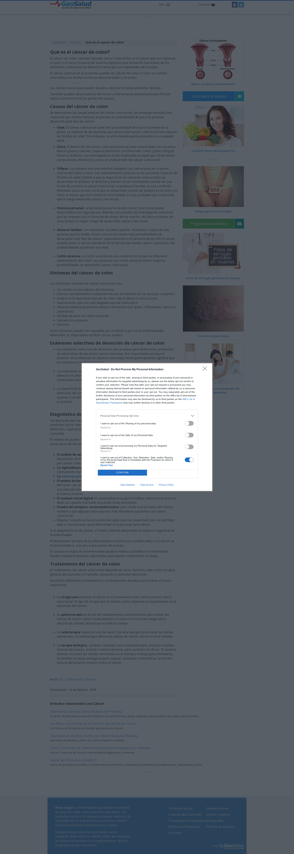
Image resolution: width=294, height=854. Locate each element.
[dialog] (147, 427)
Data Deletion (127, 484)
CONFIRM (122, 472)
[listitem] (147, 416)
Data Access (147, 484)
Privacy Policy (166, 484)
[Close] (206, 369)
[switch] (189, 423)
